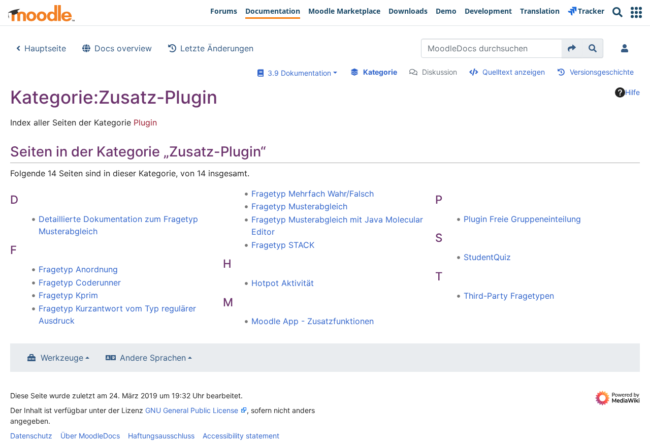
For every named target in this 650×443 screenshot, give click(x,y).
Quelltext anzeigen (513, 72)
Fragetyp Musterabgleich (299, 206)
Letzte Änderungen (216, 48)
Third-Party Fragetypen (509, 296)
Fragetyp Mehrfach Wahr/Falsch (312, 193)
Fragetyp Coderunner (80, 282)
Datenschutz (31, 435)
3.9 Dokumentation (297, 73)
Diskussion (439, 72)
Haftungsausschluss (161, 435)
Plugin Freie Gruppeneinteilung (522, 219)
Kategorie (380, 72)
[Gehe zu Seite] (572, 48)
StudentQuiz (487, 257)
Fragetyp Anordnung (78, 269)
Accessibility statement (241, 435)
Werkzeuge (62, 358)
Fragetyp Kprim (68, 295)
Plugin (145, 122)
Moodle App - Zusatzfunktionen (312, 321)
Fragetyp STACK (282, 245)
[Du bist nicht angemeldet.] (627, 48)
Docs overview (123, 48)
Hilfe (632, 92)
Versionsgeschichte (602, 72)
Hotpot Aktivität (282, 283)
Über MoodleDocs (90, 435)
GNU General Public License (191, 410)
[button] (636, 12)
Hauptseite (45, 48)
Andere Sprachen (153, 358)
